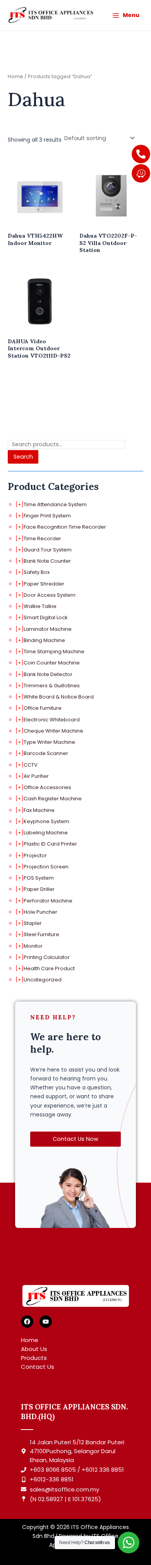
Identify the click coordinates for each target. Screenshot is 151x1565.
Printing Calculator (47, 957)
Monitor (33, 946)
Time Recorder (42, 538)
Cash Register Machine (53, 798)
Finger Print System (47, 515)
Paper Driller (39, 889)
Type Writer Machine (49, 742)
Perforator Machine (48, 900)
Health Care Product (49, 968)
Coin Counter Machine (52, 662)
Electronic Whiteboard (52, 719)
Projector (35, 855)
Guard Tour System (48, 549)
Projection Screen (46, 866)
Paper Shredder (44, 583)
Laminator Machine (48, 629)
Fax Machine (39, 810)
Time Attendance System (55, 504)
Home (15, 76)
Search (23, 457)
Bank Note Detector (48, 674)
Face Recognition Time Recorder (65, 527)
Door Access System (50, 595)
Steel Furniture (41, 934)
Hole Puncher (40, 912)
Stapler (33, 923)
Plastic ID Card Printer (50, 844)
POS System (39, 878)
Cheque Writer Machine (53, 731)
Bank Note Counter (47, 561)
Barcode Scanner (46, 753)
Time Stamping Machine (54, 651)
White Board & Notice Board (59, 696)
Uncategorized (43, 979)
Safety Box (37, 572)
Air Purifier (36, 776)
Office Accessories (47, 787)
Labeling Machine (46, 832)
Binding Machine (44, 640)
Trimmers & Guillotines (52, 685)
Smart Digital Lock (46, 617)
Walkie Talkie (40, 606)
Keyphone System (46, 821)
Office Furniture (43, 708)
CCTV (31, 765)
